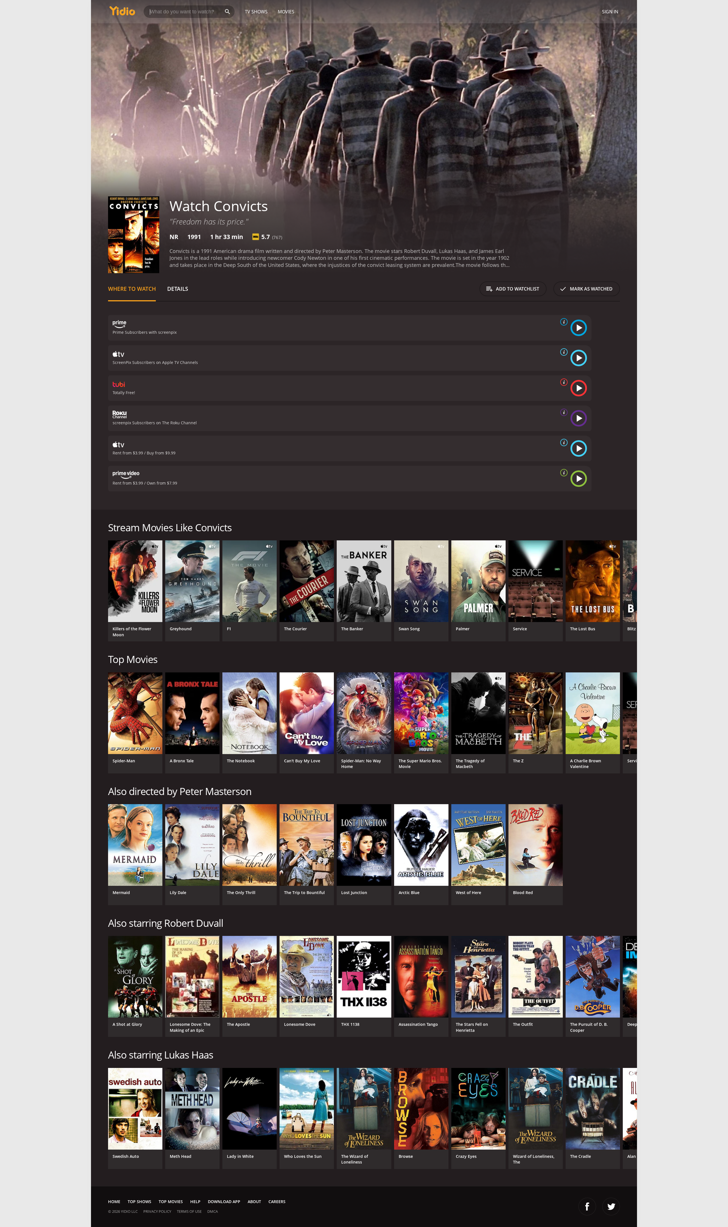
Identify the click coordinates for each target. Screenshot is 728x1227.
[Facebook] (587, 1206)
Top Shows (139, 1201)
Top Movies (171, 1201)
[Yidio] (122, 12)
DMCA (212, 1211)
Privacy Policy (157, 1211)
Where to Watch (132, 289)
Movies (286, 12)
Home (114, 1201)
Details (177, 289)
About (254, 1201)
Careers (277, 1201)
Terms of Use (189, 1211)
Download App (224, 1201)
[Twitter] (611, 1206)
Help (195, 1201)
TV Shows (256, 12)
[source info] (563, 322)
